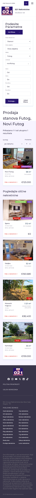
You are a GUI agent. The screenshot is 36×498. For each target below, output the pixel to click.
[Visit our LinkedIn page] (23, 379)
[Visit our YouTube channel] (16, 379)
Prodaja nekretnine (9, 443)
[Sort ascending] (26, 144)
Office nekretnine (8, 420)
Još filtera (14, 32)
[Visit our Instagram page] (12, 379)
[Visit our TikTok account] (27, 379)
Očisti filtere (25, 101)
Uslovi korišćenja (10, 389)
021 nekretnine (7, 414)
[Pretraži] (26, 3)
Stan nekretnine (8, 428)
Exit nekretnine (23, 428)
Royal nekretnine (8, 417)
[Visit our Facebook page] (8, 379)
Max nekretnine (23, 431)
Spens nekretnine (8, 425)
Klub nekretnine (8, 422)
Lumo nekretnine (24, 443)
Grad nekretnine (8, 411)
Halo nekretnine (24, 420)
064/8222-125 (20, 13)
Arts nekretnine (7, 437)
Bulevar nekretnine (25, 417)
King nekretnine (8, 434)
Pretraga (12, 101)
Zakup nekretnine (24, 440)
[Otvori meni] (32, 3)
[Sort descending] (30, 144)
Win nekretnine (23, 425)
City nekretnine (23, 411)
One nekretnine (23, 437)
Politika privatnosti (11, 384)
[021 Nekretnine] (7, 11)
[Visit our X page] (20, 379)
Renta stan (6, 440)
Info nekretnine (23, 414)
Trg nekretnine (23, 434)
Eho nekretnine (23, 422)
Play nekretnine (8, 431)
